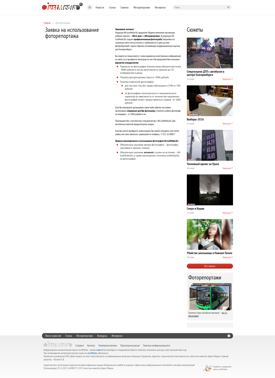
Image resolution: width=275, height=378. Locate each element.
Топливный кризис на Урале (203, 164)
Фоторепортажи (142, 7)
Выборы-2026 (195, 119)
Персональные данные (130, 345)
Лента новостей (53, 336)
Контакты (91, 345)
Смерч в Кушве (195, 208)
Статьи (112, 7)
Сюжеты (124, 7)
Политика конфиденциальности (156, 345)
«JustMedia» (92, 353)
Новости (100, 7)
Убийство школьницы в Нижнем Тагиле (209, 253)
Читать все (226, 79)
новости (99, 349)
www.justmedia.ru (137, 42)
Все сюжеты (209, 266)
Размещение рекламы (107, 345)
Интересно (160, 7)
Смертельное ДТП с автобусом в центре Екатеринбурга (205, 73)
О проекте (79, 345)
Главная (47, 23)
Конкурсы (102, 336)
